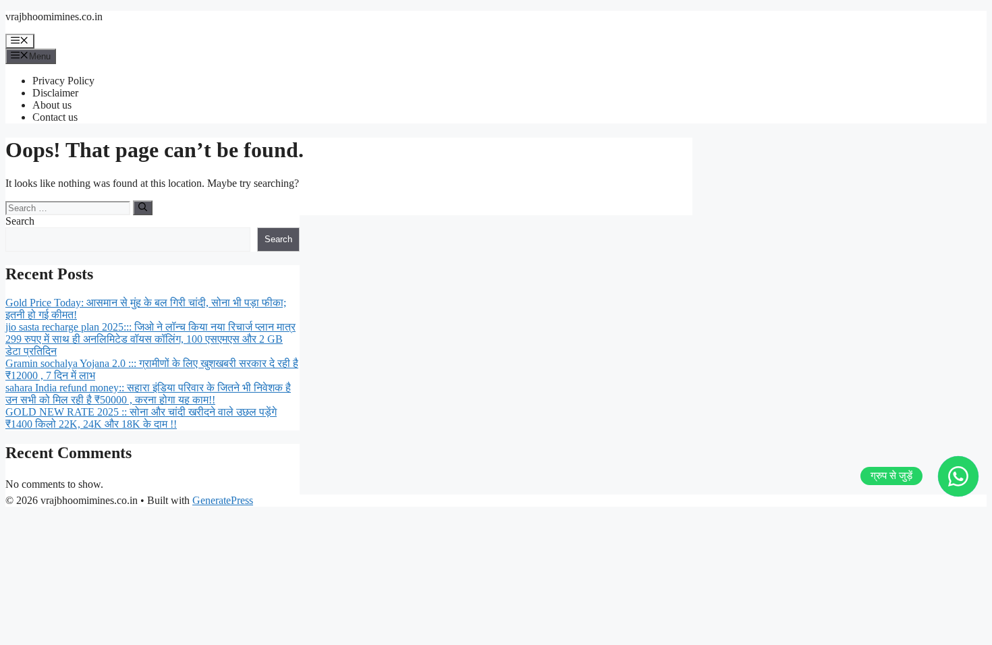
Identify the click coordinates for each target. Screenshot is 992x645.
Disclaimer (55, 93)
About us (52, 105)
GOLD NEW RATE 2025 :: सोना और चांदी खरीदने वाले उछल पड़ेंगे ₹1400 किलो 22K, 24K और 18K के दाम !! (141, 418)
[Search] (143, 207)
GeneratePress (222, 500)
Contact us (55, 117)
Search (19, 221)
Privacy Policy (63, 80)
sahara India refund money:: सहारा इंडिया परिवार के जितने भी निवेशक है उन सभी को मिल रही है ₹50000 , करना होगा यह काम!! (148, 393)
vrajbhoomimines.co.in (54, 16)
